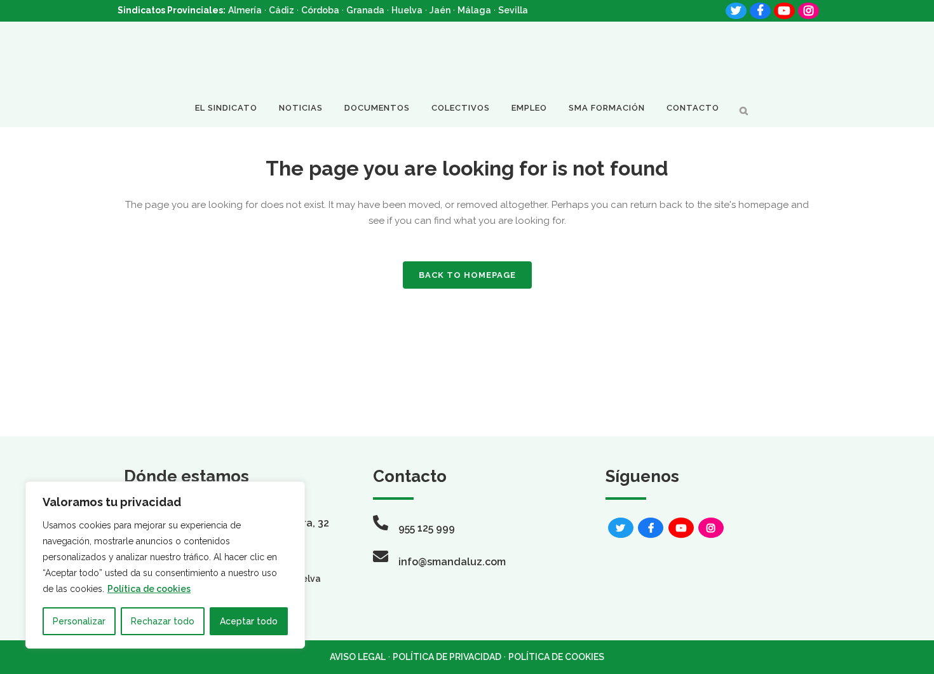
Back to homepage (467, 275)
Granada (365, 10)
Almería (245, 10)
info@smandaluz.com (452, 562)
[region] (165, 565)
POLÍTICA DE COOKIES (556, 657)
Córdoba (320, 10)
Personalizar (79, 621)
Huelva (407, 10)
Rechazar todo (162, 621)
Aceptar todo (249, 621)
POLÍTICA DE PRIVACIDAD (447, 657)
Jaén (440, 10)
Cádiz (281, 10)
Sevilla (513, 10)
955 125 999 (426, 528)
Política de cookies (149, 589)
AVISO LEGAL (358, 657)
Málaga (474, 10)
